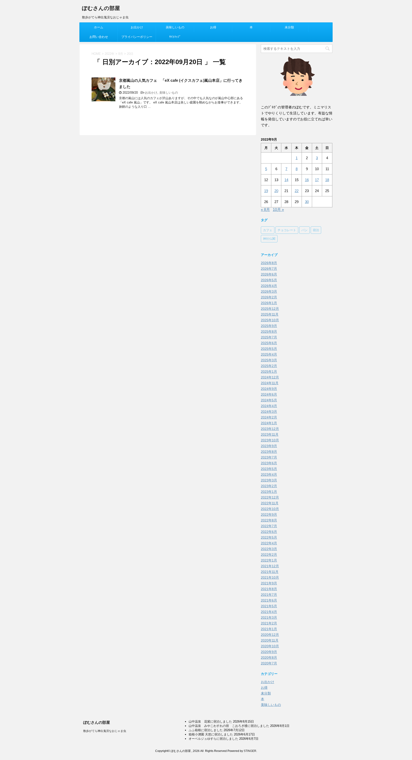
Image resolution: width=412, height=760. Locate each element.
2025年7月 (269, 337)
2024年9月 (269, 389)
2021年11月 (269, 572)
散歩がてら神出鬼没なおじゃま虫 (104, 731)
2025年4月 (269, 354)
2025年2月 (269, 366)
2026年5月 (269, 280)
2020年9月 (269, 652)
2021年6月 (269, 600)
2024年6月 (269, 394)
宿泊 (316, 230)
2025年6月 (269, 343)
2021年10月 (270, 577)
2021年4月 (269, 612)
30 (307, 202)
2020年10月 (270, 646)
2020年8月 (269, 657)
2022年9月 (269, 514)
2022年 (109, 54)
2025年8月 (269, 331)
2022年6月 (269, 532)
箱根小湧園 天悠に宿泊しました (211, 734)
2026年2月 (269, 297)
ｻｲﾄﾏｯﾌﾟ (175, 37)
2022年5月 (269, 537)
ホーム (98, 27)
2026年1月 (269, 303)
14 (286, 180)
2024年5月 (269, 400)
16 (307, 180)
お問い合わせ (98, 37)
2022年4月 (269, 543)
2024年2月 (269, 417)
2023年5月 (269, 469)
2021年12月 (270, 566)
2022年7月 (269, 526)
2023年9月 (269, 446)
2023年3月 (269, 480)
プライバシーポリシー (136, 37)
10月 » (278, 210)
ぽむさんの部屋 (101, 8)
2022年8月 (269, 520)
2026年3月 (269, 291)
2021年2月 (269, 623)
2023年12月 (270, 429)
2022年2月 (269, 554)
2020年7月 (269, 663)
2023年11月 (269, 434)
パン (304, 230)
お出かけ (137, 27)
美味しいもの (175, 27)
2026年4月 (269, 286)
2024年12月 (270, 377)
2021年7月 (269, 595)
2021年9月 (269, 583)
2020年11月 (269, 640)
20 (276, 191)
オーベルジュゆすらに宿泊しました (213, 738)
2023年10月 (270, 440)
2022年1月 (269, 560)
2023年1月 (269, 492)
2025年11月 (269, 314)
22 (297, 191)
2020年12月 (270, 635)
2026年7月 (269, 268)
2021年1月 (269, 629)
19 (266, 191)
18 (327, 180)
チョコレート (287, 230)
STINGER (250, 751)
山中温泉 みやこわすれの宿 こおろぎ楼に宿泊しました (229, 726)
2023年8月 (269, 452)
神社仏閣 (269, 238)
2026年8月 (269, 263)
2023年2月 (269, 486)
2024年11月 (269, 383)
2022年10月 (270, 509)
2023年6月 (269, 463)
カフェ (267, 230)
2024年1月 (269, 423)
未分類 (289, 27)
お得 (213, 27)
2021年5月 (269, 606)
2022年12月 (270, 497)
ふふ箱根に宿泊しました (206, 730)
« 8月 (265, 210)
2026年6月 (269, 274)
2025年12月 (270, 309)
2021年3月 (269, 617)
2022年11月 (269, 503)
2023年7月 (269, 457)
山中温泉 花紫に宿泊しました (210, 721)
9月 (120, 54)
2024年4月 (269, 406)
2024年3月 (269, 411)
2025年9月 (269, 326)
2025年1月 (269, 371)
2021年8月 (269, 589)
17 (317, 180)
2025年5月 (269, 349)
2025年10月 (270, 320)
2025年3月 (269, 360)
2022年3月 (269, 549)
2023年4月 (269, 474)
